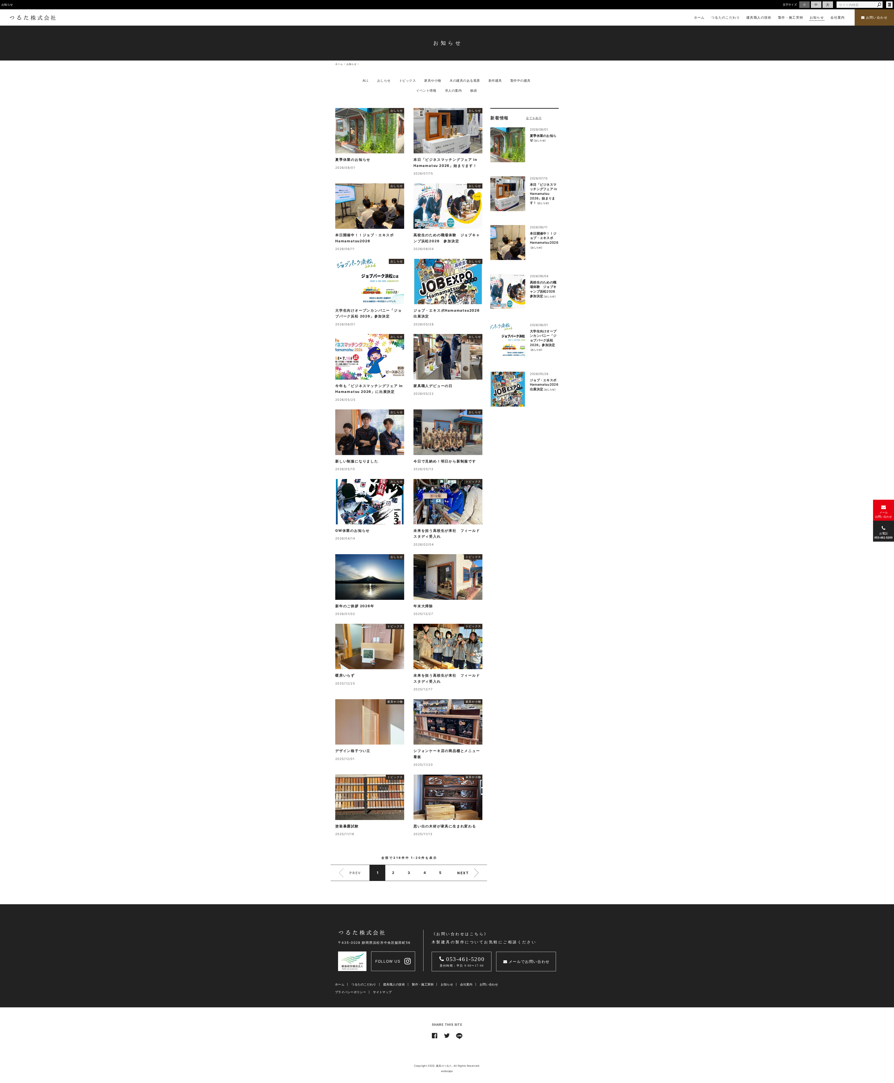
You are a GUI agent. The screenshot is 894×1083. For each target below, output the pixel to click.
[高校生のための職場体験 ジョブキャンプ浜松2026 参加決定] (507, 291)
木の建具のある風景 (465, 80)
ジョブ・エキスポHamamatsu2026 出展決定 (544, 384)
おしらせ (384, 80)
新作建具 (495, 80)
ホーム (339, 984)
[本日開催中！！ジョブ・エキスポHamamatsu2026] (507, 242)
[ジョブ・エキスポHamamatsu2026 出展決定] (507, 389)
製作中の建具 (520, 80)
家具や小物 (432, 80)
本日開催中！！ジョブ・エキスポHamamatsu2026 (544, 237)
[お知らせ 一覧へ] (534, 118)
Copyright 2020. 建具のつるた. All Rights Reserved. (447, 1065)
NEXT (463, 872)
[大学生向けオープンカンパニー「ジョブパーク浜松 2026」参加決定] (507, 340)
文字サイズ (790, 4)
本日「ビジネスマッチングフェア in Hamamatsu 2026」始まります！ (543, 193)
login (889, 4)
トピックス (407, 80)
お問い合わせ (876, 17)
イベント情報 (426, 90)
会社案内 (466, 984)
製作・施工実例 (422, 984)
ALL (365, 80)
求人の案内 (453, 90)
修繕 (473, 90)
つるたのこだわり (363, 984)
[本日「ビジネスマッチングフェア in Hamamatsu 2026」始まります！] (507, 193)
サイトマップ (382, 992)
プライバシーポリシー (350, 992)
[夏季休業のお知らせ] (507, 144)
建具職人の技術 (394, 984)
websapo (447, 1071)
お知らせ (447, 984)
